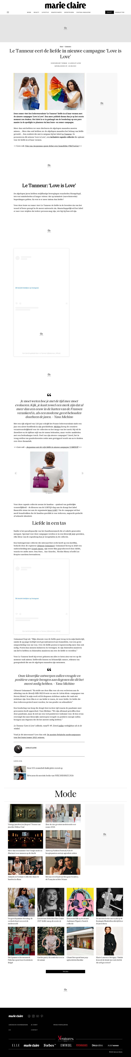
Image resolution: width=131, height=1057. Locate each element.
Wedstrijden (69, 12)
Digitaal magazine (84, 12)
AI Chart (34, 1025)
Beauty (36, 12)
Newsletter (119, 12)
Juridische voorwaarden (18, 1025)
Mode (29, 12)
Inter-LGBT (53, 510)
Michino (57, 426)
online (61, 725)
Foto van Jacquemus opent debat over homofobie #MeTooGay (52, 146)
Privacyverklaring (60, 1025)
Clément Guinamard (46, 545)
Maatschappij (56, 12)
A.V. (10, 1030)
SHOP (109, 12)
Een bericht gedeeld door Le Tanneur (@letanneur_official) (41, 353)
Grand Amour (37, 548)
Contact (34, 1030)
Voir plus (65, 971)
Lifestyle (45, 12)
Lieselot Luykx (30, 748)
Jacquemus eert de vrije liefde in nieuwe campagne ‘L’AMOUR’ (52, 447)
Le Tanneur (67, 134)
